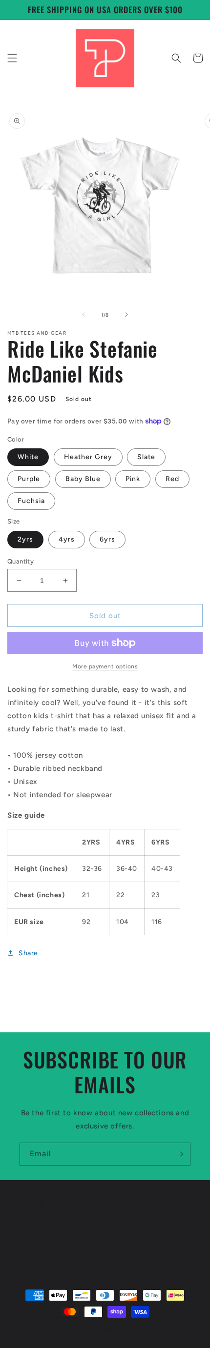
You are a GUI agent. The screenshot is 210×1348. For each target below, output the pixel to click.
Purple (29, 479)
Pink (133, 479)
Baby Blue (83, 479)
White (28, 457)
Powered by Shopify (126, 1329)
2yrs (25, 539)
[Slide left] (83, 314)
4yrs (67, 539)
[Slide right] (126, 314)
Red (172, 479)
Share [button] (28, 953)
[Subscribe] (179, 1154)
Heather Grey (88, 457)
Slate (146, 457)
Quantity (20, 561)
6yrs (107, 539)
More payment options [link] (105, 666)
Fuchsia (31, 501)
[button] (12, 58)
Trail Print (91, 1329)
